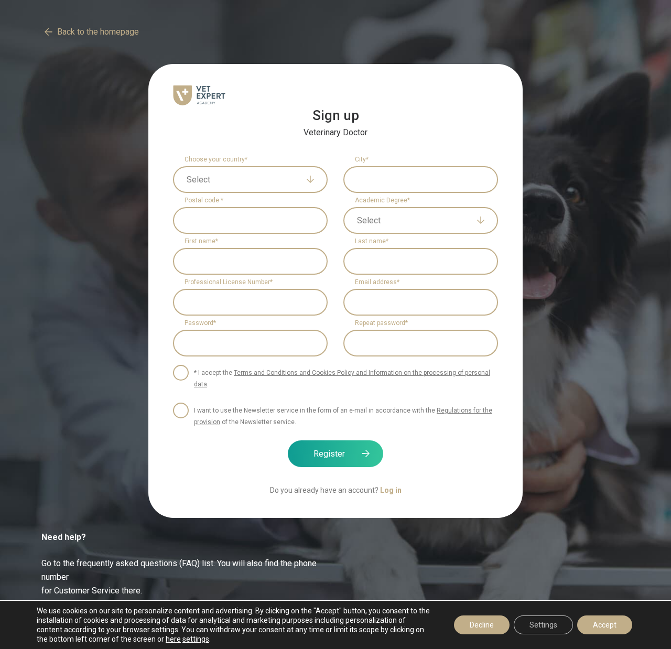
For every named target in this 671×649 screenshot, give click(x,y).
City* (362, 159)
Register (329, 454)
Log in (391, 490)
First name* (201, 241)
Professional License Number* (229, 282)
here (173, 639)
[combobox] (250, 179)
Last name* (371, 241)
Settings (543, 625)
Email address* (377, 282)
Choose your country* (216, 159)
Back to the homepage (98, 32)
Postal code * (204, 200)
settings (195, 639)
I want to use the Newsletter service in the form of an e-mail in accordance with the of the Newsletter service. (343, 416)
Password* (200, 323)
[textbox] (242, 180)
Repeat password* (381, 323)
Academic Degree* (382, 200)
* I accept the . (342, 378)
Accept (604, 625)
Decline (482, 625)
